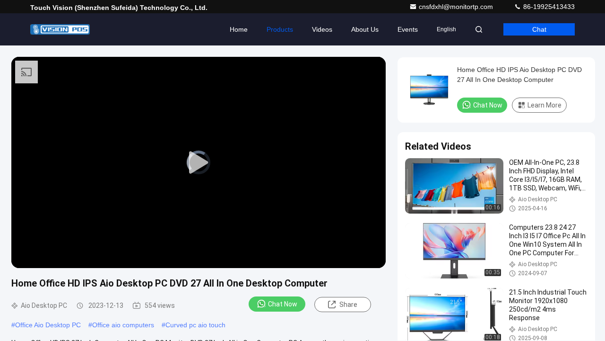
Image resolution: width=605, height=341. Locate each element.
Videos (322, 29)
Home (239, 29)
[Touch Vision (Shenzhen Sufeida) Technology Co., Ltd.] (60, 29)
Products (280, 29)
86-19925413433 (548, 6)
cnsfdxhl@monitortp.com (457, 6)
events (408, 29)
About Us (365, 29)
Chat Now (282, 304)
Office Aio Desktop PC (48, 325)
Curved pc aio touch (195, 325)
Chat (539, 29)
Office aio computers (123, 325)
